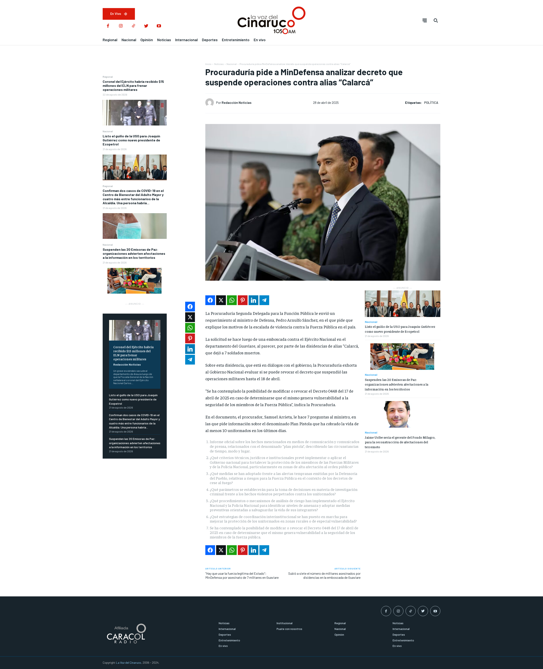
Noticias (219, 63)
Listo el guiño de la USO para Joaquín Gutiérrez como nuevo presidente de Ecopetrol (131, 140)
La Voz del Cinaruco (128, 662)
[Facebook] (108, 26)
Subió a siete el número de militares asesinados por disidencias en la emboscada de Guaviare (324, 575)
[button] (435, 20)
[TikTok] (133, 26)
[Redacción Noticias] (210, 102)
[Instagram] (120, 26)
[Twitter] (146, 26)
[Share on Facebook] (210, 300)
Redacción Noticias (127, 364)
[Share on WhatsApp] (232, 300)
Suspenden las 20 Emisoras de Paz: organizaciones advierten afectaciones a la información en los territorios (134, 253)
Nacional (108, 131)
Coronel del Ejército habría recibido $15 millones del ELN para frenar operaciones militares (133, 85)
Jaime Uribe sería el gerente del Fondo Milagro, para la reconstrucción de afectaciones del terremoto (400, 442)
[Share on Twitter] (221, 300)
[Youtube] (159, 26)
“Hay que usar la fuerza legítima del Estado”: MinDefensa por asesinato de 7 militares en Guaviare (242, 575)
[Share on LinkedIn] (253, 300)
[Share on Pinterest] (243, 300)
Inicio (208, 63)
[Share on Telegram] (264, 300)
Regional (108, 76)
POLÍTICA (431, 102)
